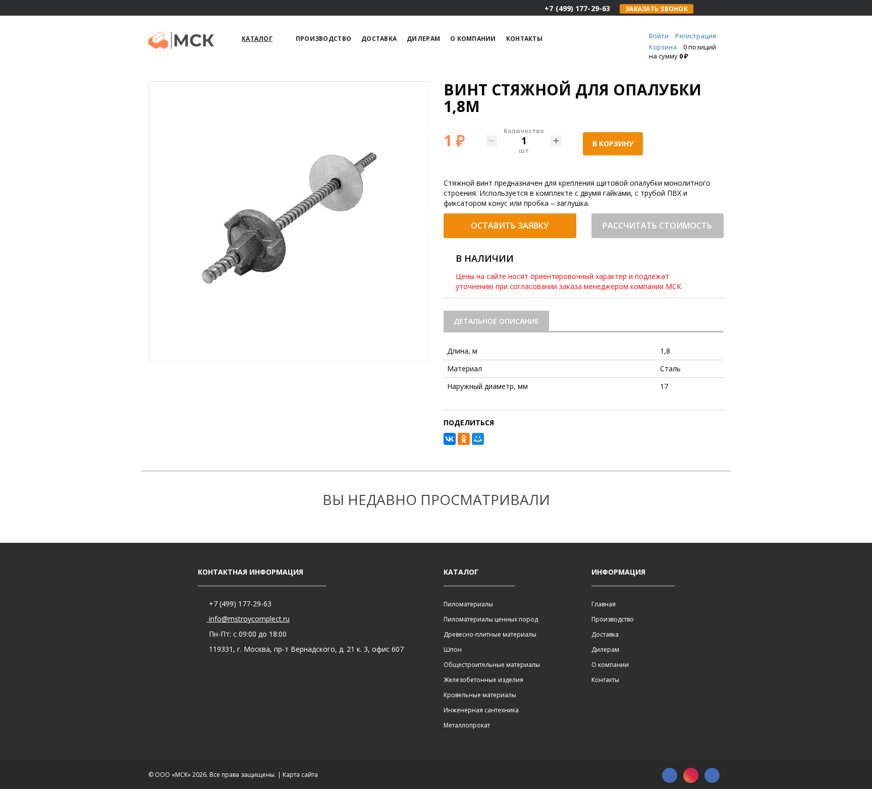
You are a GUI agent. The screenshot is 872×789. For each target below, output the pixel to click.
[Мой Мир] (478, 439)
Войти (659, 35)
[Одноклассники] (464, 439)
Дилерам (605, 649)
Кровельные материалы (480, 695)
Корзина (663, 46)
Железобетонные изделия (483, 679)
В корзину (612, 143)
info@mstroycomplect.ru (248, 619)
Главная (603, 604)
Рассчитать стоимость (657, 225)
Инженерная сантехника (481, 710)
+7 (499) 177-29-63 (239, 603)
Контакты (605, 679)
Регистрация (695, 35)
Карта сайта (300, 774)
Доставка (605, 634)
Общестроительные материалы (492, 664)
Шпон (453, 649)
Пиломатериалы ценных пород (491, 619)
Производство (612, 619)
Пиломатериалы (468, 604)
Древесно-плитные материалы (490, 634)
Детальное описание (496, 321)
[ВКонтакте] (450, 439)
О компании (610, 664)
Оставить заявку (510, 225)
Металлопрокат (467, 725)
